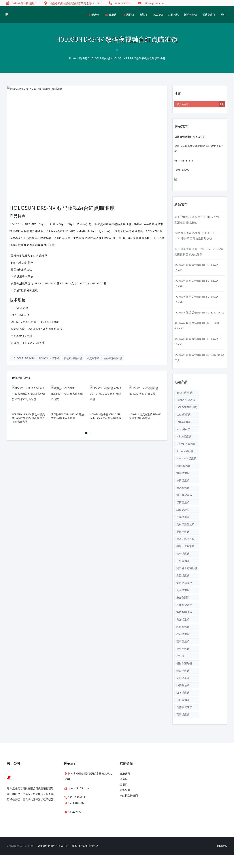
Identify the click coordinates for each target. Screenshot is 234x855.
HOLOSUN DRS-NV (23, 358)
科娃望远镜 (182, 626)
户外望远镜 (182, 561)
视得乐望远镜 (184, 663)
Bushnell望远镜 (185, 400)
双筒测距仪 (182, 509)
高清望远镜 (182, 714)
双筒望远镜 (182, 502)
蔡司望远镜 (182, 641)
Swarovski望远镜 (186, 458)
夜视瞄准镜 (182, 517)
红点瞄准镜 (93, 358)
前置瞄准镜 (182, 473)
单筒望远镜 (182, 480)
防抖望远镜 (182, 685)
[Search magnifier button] (222, 104)
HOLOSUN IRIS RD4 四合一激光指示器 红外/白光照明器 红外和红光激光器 (28, 418)
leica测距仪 (183, 429)
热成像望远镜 (184, 604)
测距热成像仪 (184, 583)
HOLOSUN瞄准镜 (49, 358)
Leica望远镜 (183, 422)
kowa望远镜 (183, 414)
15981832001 (182, 169)
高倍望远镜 (182, 700)
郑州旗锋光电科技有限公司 (53, 846)
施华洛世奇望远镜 (186, 568)
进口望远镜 (182, 670)
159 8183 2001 (77, 803)
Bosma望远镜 (184, 392)
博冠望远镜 (182, 487)
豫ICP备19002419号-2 (85, 846)
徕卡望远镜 (182, 553)
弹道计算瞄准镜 (185, 546)
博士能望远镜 (184, 495)
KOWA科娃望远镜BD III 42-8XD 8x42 (199, 312)
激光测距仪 (182, 597)
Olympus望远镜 (185, 444)
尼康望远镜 (182, 531)
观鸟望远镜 (182, 648)
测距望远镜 (182, 575)
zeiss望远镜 (183, 465)
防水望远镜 (182, 692)
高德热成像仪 (184, 707)
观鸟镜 (180, 656)
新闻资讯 (222, 846)
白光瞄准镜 (182, 619)
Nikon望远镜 (183, 436)
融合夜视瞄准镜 (113, 358)
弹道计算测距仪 (185, 539)
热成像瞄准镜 (184, 612)
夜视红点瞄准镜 (73, 358)
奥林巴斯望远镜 (185, 524)
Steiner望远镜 (184, 451)
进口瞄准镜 (182, 678)
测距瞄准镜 (182, 590)
